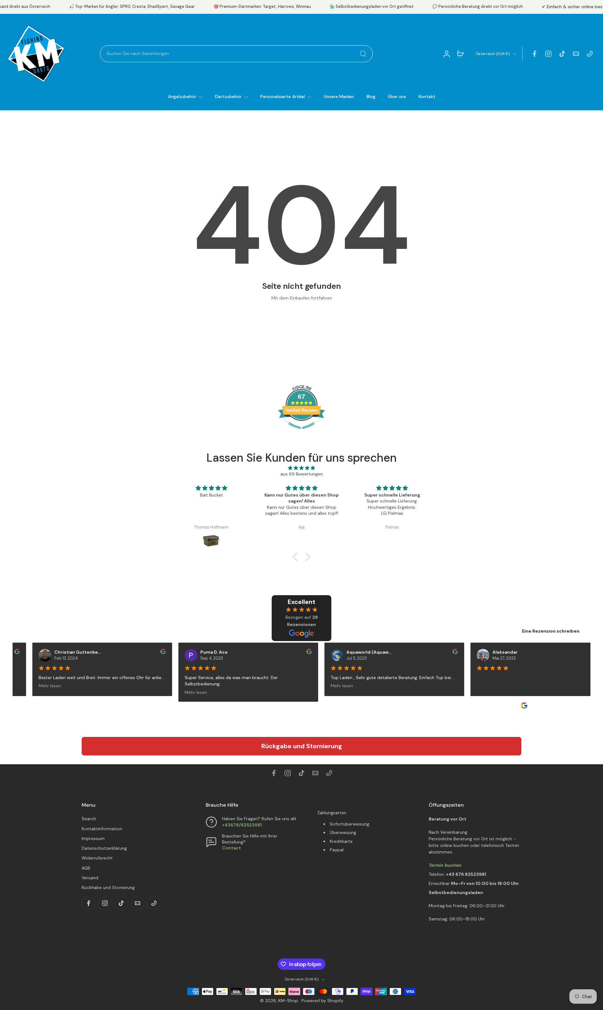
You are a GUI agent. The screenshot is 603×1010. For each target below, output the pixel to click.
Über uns (397, 96)
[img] (301, 468)
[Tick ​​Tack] (562, 54)
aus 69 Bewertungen (301, 474)
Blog (371, 96)
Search (89, 818)
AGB (86, 868)
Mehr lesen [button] (37, 686)
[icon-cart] (460, 54)
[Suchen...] (363, 53)
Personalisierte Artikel (282, 96)
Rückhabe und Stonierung (108, 887)
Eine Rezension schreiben (550, 631)
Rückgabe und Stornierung (301, 746)
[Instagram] (548, 54)
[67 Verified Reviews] (301, 432)
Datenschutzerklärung (104, 848)
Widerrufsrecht (97, 858)
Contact (231, 848)
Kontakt (427, 96)
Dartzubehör (228, 96)
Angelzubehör (182, 96)
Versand (90, 878)
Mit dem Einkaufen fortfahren (301, 298)
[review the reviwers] (150, 651)
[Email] (576, 54)
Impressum (93, 838)
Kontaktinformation (102, 829)
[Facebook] (534, 54)
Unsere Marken (339, 96)
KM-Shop (288, 1000)
